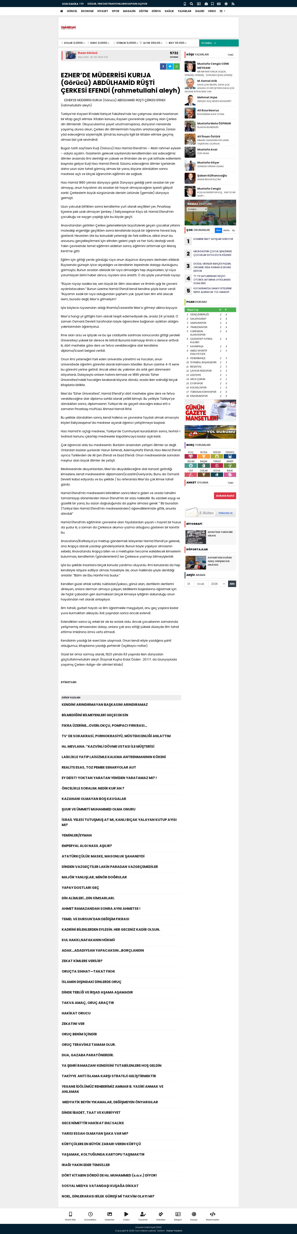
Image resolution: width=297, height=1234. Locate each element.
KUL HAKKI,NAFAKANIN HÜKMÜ (88, 940)
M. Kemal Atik (207, 81)
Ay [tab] (233, 230)
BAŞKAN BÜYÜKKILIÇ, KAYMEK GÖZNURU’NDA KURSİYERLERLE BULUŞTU (129, 3)
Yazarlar (143, 1219)
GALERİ (199, 11)
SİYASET (102, 11)
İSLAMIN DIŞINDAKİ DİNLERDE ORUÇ (92, 981)
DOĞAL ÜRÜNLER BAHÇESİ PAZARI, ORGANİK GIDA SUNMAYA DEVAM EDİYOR (208, 267)
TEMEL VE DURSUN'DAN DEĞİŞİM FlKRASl (95, 919)
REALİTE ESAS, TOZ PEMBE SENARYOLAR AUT (99, 767)
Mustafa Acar (207, 149)
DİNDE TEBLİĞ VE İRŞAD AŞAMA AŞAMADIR (97, 992)
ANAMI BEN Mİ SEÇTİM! (209, 179)
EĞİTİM (143, 11)
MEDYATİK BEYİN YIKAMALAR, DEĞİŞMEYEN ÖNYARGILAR (110, 1102)
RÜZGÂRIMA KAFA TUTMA (210, 114)
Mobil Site (70, 1219)
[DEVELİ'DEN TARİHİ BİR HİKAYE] (195, 537)
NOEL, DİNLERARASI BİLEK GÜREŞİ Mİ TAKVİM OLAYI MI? (108, 1196)
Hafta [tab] (226, 230)
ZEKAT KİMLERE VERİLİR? (82, 960)
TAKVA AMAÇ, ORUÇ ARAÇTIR (88, 1002)
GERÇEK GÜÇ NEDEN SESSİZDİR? (214, 101)
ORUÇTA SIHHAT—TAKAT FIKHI (88, 971)
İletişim (178, 1219)
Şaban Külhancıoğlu (212, 176)
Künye (193, 1219)
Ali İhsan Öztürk (208, 136)
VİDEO (212, 11)
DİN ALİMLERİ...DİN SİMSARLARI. (88, 898)
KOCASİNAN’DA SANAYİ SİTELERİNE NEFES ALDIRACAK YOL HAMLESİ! (209, 291)
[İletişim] (198, 3)
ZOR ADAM (203, 153)
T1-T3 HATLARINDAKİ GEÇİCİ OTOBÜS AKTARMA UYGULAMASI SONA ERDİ (208, 279)
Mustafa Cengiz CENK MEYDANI (213, 66)
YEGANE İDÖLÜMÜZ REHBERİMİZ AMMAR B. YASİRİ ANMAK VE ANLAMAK (112, 1089)
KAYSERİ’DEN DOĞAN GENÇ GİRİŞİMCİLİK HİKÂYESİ (220, 561)
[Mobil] (185, 3)
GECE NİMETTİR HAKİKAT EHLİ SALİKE (93, 1123)
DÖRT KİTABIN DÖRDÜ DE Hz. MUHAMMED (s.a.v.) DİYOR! (109, 1175)
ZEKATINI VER (73, 1023)
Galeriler (109, 1219)
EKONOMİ (87, 11)
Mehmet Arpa (207, 97)
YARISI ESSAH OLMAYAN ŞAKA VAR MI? (95, 1133)
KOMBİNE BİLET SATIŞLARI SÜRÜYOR (210, 241)
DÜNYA (156, 11)
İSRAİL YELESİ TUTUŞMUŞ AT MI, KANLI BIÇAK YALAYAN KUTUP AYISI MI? (119, 822)
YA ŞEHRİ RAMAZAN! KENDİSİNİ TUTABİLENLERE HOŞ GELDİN (112, 1065)
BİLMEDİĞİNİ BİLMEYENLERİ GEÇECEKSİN (95, 715)
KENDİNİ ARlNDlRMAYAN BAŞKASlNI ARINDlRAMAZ (105, 704)
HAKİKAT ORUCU (76, 1013)
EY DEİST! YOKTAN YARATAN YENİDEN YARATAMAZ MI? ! (109, 777)
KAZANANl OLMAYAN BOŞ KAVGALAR (94, 798)
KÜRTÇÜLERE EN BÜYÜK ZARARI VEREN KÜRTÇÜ (101, 1144)
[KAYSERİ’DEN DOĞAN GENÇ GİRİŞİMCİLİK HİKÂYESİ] (195, 562)
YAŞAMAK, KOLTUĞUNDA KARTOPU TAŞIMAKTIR (103, 1154)
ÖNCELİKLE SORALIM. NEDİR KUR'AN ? (93, 788)
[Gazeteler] (218, 3)
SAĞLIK (169, 11)
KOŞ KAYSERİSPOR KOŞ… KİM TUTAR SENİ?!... (216, 194)
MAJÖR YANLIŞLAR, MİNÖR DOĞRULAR (94, 877)
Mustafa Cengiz (209, 189)
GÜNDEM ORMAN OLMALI (210, 166)
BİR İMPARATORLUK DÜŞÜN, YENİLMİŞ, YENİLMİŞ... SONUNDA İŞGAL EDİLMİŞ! (209, 73)
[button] (222, 11)
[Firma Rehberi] (206, 3)
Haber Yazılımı (174, 1230)
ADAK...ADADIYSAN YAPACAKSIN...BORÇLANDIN (103, 950)
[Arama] (191, 3)
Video (126, 1219)
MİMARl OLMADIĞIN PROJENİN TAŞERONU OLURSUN (213, 142)
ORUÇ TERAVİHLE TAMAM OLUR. (89, 1044)
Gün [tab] (218, 230)
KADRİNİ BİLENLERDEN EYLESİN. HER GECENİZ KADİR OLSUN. (111, 929)
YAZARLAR (184, 11)
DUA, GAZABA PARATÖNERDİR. (88, 1055)
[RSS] (233, 3)
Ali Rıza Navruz (208, 110)
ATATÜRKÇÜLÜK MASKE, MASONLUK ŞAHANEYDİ (103, 856)
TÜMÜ (230, 54)
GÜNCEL (72, 11)
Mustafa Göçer (208, 163)
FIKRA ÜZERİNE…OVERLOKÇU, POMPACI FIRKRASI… (104, 725)
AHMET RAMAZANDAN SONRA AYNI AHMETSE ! (101, 908)
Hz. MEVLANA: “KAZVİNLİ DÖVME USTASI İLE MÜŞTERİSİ (108, 746)
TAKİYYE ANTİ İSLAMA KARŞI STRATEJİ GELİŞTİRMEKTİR (109, 1076)
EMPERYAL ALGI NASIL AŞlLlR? (87, 845)
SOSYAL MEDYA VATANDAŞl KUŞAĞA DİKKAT (100, 1185)
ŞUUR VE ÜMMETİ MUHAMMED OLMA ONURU (98, 809)
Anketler (161, 1219)
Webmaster (212, 1219)
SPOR (115, 11)
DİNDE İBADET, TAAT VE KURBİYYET (91, 1112)
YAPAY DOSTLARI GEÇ (80, 887)
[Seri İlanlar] (212, 3)
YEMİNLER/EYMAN (77, 835)
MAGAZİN (129, 11)
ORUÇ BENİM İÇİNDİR (79, 1034)
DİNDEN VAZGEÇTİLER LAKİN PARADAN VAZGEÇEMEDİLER (110, 866)
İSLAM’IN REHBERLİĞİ (208, 127)
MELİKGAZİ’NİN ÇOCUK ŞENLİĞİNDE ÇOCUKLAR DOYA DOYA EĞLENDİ (209, 254)
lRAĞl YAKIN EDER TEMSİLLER (86, 1164)
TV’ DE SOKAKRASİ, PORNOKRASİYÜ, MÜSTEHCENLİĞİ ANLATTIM (116, 736)
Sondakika (90, 1219)
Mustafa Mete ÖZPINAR (214, 123)
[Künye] (226, 3)
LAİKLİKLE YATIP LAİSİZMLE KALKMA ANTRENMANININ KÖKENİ (114, 757)
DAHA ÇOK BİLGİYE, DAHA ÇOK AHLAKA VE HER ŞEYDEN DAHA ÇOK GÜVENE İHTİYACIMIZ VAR (209, 88)
